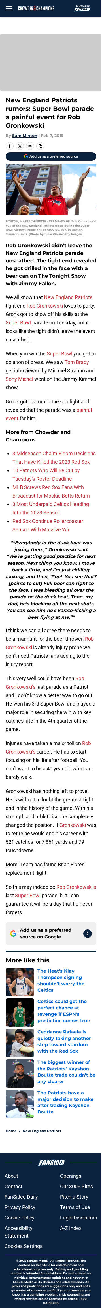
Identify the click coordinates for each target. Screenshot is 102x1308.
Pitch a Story (74, 1197)
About (11, 1176)
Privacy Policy (20, 1207)
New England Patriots (68, 297)
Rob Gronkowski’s (76, 887)
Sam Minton (24, 135)
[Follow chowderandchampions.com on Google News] (87, 933)
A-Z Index (71, 1228)
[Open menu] (9, 8)
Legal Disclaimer (78, 1218)
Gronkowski (73, 825)
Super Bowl (18, 323)
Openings (70, 1176)
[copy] (40, 146)
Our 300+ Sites (76, 1186)
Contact (13, 1186)
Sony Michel (19, 379)
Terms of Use (75, 1207)
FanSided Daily (21, 1197)
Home (11, 1131)
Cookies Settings (23, 1246)
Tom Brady (77, 362)
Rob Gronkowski (45, 306)
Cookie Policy (20, 1218)
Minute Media (37, 1261)
